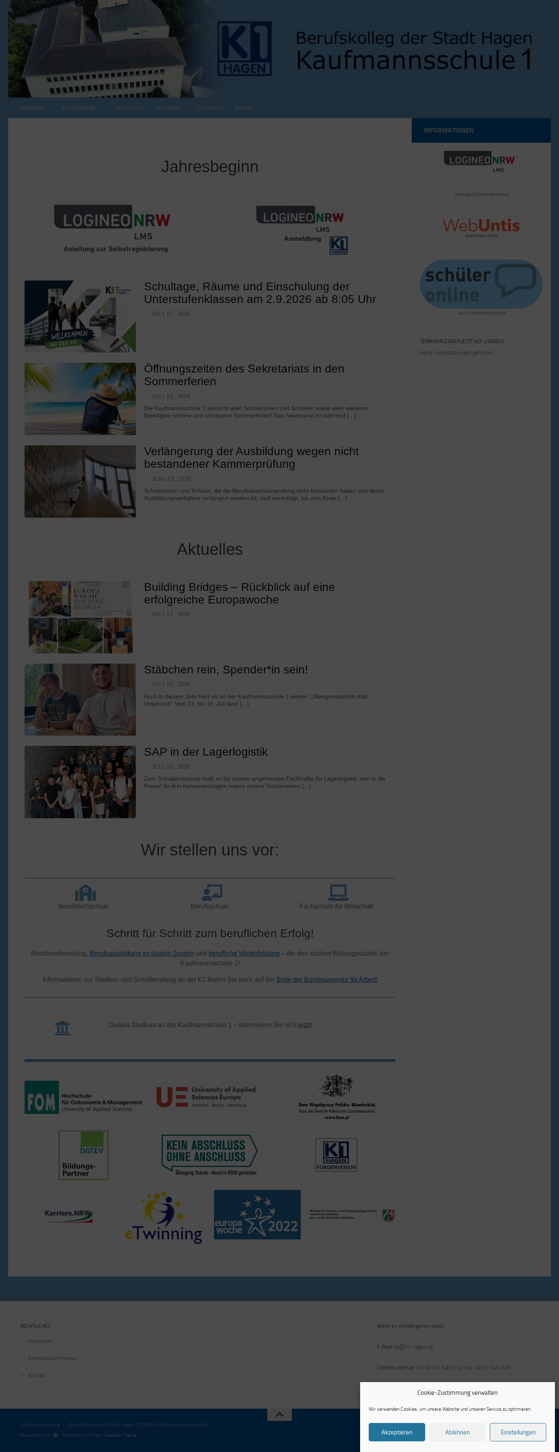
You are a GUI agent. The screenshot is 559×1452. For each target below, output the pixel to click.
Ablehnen (457, 1432)
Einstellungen (518, 1432)
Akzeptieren (396, 1432)
